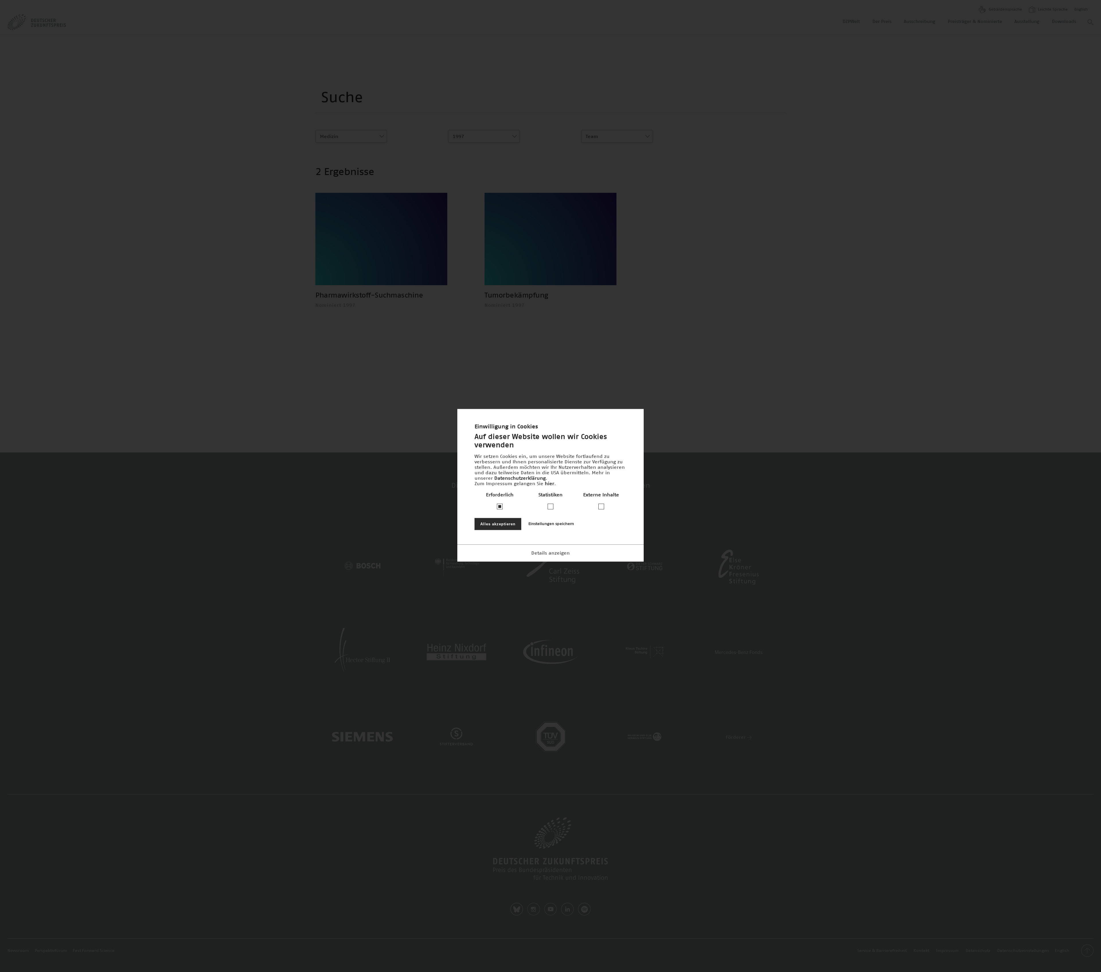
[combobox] (351, 136)
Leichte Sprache (1052, 9)
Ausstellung (1026, 22)
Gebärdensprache (1004, 9)
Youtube (550, 909)
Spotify (584, 909)
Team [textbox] (592, 136)
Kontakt (921, 951)
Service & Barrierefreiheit (882, 951)
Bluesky (516, 909)
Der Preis (881, 22)
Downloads (1064, 22)
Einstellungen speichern (551, 524)
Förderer (736, 737)
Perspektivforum (51, 951)
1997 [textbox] (458, 136)
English (1081, 9)
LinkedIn (567, 909)
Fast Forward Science (93, 951)
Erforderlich (500, 495)
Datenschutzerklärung (520, 478)
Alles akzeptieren (498, 524)
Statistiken (550, 495)
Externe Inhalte (601, 495)
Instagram (533, 909)
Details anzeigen (550, 553)
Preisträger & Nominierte (975, 22)
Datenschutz (978, 951)
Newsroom (18, 951)
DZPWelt (851, 22)
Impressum (947, 951)
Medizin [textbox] (329, 136)
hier (549, 483)
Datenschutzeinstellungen (1023, 951)
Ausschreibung (919, 22)
